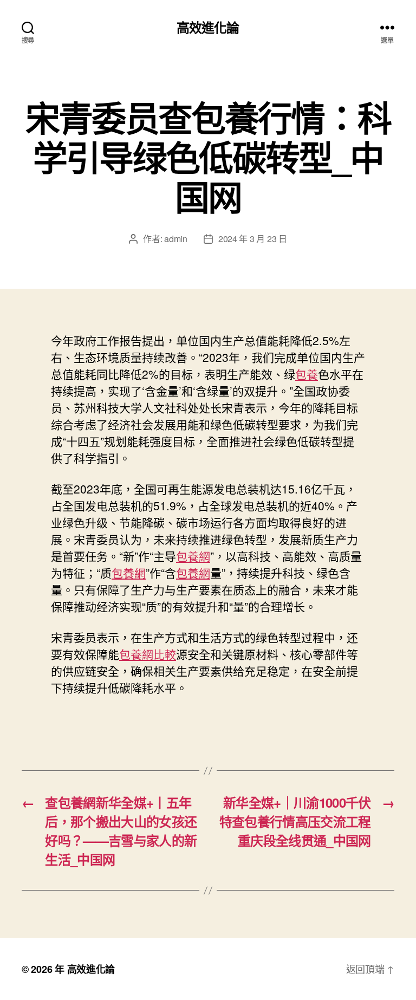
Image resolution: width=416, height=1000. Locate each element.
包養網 (193, 556)
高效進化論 (208, 27)
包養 (306, 374)
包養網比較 (147, 654)
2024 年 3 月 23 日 (252, 238)
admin (175, 238)
